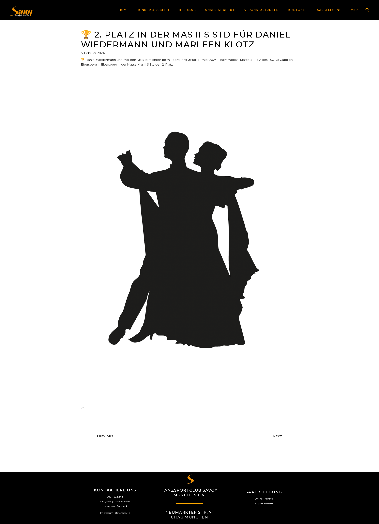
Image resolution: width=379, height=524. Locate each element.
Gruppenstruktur (264, 503)
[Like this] (82, 408)
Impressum (106, 512)
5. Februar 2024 (93, 53)
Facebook (122, 506)
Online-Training (264, 498)
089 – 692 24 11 (115, 496)
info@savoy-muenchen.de (115, 501)
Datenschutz (122, 512)
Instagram (109, 506)
